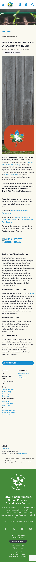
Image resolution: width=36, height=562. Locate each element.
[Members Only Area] (26, 4)
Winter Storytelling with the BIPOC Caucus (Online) (27, 461)
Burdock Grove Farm (11, 174)
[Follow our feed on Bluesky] (22, 529)
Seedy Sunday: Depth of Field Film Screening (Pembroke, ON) (12, 461)
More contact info (17, 541)
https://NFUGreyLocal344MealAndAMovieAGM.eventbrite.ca (8, 412)
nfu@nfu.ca (19, 538)
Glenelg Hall (5, 449)
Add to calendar (12, 363)
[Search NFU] (32, 4)
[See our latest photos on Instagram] (14, 529)
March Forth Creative (9, 219)
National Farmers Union (22, 217)
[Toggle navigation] (3, 4)
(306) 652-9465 (19, 535)
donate (30, 521)
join (24, 521)
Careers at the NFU (18, 546)
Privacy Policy (18, 548)
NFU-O (31, 293)
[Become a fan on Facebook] (5, 529)
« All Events (6, 31)
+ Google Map (22, 453)
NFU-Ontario (22, 378)
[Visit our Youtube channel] (30, 529)
